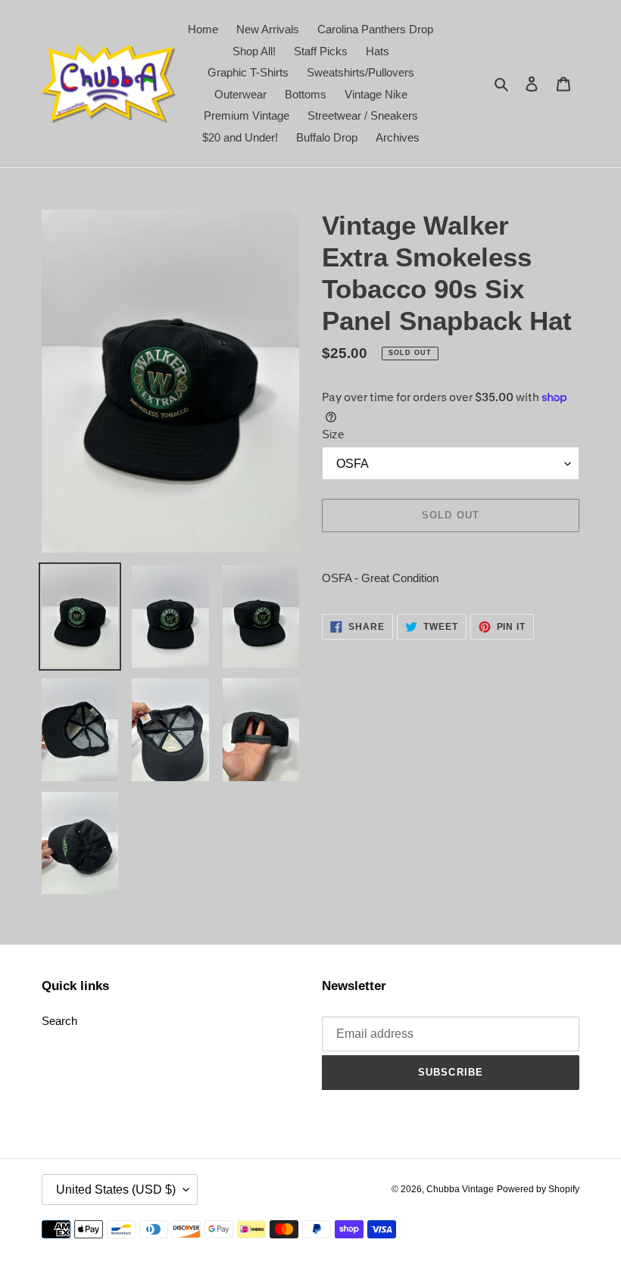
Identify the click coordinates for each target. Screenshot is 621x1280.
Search (59, 1020)
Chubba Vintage (460, 1189)
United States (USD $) (116, 1189)
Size (333, 434)
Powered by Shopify (538, 1189)
